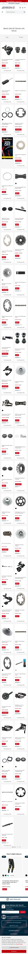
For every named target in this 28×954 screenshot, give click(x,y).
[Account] (20, 7)
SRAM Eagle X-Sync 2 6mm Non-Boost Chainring (20, 513)
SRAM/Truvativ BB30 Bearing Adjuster (6, 771)
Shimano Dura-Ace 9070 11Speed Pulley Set (19, 771)
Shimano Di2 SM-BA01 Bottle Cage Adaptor (19, 219)
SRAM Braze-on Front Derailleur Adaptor (19, 706)
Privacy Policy (19, 944)
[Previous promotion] (4, 3)
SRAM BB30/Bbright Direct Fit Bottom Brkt (20, 447)
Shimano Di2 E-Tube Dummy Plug (20, 283)
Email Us (14, 925)
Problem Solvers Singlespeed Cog (20, 155)
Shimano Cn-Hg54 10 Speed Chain (20, 674)
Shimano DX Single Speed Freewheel (20, 479)
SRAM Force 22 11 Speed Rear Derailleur (6, 381)
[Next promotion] (24, 3)
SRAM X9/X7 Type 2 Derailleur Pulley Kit (5, 219)
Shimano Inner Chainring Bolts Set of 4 (20, 349)
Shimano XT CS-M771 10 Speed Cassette (6, 642)
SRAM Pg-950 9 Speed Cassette (19, 382)
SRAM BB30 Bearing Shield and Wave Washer (7, 124)
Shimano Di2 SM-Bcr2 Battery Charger (6, 91)
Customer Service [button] (14, 930)
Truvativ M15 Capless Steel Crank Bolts (20, 60)
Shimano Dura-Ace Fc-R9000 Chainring (19, 124)
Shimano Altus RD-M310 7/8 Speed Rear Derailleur (20, 578)
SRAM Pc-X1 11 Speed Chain (7, 801)
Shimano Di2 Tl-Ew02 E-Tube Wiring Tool (7, 835)
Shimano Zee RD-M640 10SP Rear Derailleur (7, 60)
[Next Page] (18, 847)
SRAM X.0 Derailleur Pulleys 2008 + (7, 446)
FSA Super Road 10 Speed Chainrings (20, 804)
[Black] (2, 119)
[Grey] (16, 410)
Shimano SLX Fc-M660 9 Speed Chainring (6, 674)
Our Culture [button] (13, 934)
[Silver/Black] (16, 119)
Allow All (14, 951)
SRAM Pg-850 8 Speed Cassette (6, 513)
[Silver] (2, 247)
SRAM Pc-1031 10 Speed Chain (19, 642)
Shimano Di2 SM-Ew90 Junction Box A (6, 348)
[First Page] (8, 847)
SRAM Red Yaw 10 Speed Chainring (19, 611)
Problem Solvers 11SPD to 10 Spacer (7, 186)
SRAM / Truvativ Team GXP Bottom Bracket (20, 415)
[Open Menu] (2, 12)
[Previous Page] (10, 847)
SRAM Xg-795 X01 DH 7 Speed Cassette (19, 250)
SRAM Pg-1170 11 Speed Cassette (6, 284)
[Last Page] (20, 847)
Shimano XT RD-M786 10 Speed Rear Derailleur (6, 611)
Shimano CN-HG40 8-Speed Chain (20, 317)
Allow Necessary (14, 947)
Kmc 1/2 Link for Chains (6, 543)
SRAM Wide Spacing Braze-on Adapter (7, 738)
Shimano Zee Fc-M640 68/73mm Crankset (6, 415)
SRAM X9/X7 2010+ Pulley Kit (7, 480)
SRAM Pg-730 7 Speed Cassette (19, 545)
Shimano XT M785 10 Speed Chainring (7, 252)
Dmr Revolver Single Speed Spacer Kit (7, 577)
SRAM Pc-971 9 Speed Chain (20, 90)
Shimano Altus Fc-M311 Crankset (6, 707)
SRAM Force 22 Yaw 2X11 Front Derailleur (20, 738)
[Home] (8, 7)
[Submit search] (24, 12)
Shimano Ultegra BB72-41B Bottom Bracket (20, 188)
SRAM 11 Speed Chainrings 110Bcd (7, 317)
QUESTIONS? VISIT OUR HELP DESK (14, 922)
